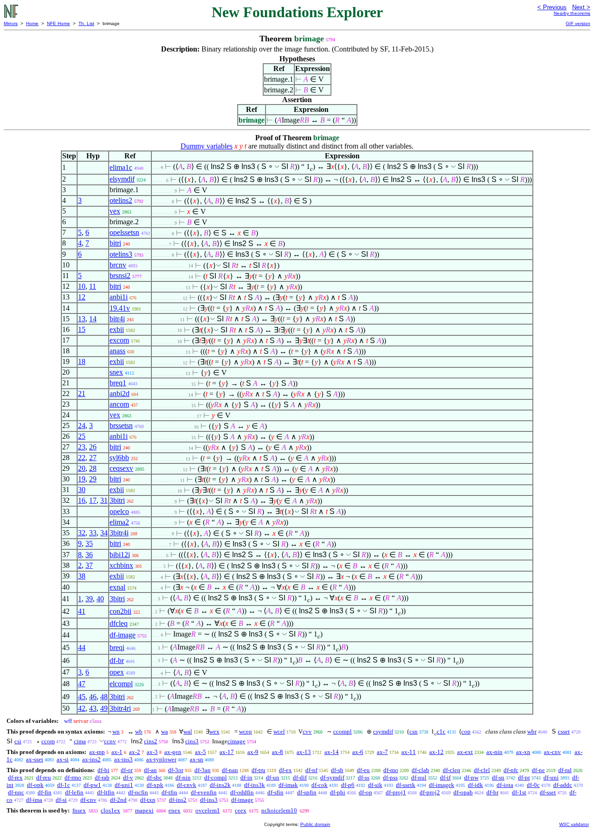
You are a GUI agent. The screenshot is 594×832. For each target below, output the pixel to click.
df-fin (45, 792)
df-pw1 (92, 784)
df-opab (463, 792)
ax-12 (436, 751)
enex (174, 810)
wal (187, 731)
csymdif (383, 731)
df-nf (311, 770)
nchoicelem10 (279, 810)
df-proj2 (430, 792)
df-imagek (441, 784)
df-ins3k (254, 784)
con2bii (120, 611)
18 (81, 361)
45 (81, 697)
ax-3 (152, 751)
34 (104, 533)
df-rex (15, 777)
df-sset (548, 792)
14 (93, 319)
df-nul (418, 777)
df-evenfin (204, 792)
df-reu (43, 777)
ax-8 (277, 751)
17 (93, 500)
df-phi (337, 792)
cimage (236, 741)
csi (17, 741)
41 (81, 611)
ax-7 (382, 751)
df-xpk (155, 784)
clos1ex (110, 810)
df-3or (175, 770)
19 (81, 479)
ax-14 (331, 751)
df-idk (475, 784)
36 (89, 555)
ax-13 (304, 751)
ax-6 (357, 751)
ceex (240, 810)
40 (100, 599)
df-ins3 (209, 799)
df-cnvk (186, 784)
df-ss (363, 777)
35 (89, 543)
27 (93, 458)
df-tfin (169, 792)
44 (81, 647)
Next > (581, 7)
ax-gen (172, 751)
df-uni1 (124, 784)
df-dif (300, 777)
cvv (307, 731)
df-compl (215, 777)
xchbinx (121, 565)
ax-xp (523, 751)
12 (81, 297)
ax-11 (408, 751)
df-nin (183, 777)
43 (93, 708)
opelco (119, 511)
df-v (128, 777)
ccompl (342, 731)
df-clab (420, 770)
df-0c (533, 784)
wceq (245, 731)
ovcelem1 (207, 810)
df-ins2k (220, 784)
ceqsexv (121, 468)
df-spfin (306, 792)
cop (466, 731)
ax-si (63, 759)
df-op (365, 792)
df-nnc (16, 792)
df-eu (363, 770)
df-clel (482, 770)
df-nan (230, 770)
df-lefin (74, 792)
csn (413, 731)
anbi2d (119, 393)
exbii (117, 329)
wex (214, 731)
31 (104, 500)
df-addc (562, 784)
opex (117, 672)
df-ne (538, 770)
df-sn (498, 777)
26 (93, 447)
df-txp (147, 799)
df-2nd (118, 799)
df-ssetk (405, 784)
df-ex (285, 770)
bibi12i (120, 555)
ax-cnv (552, 751)
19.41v (120, 308)
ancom (119, 404)
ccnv (110, 741)
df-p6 (348, 784)
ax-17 (227, 751)
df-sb (337, 770)
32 (81, 533)
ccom (48, 741)
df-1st (519, 792)
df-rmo (73, 777)
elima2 (119, 522)
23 (81, 447)
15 (81, 329)
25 (81, 436)
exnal (117, 587)
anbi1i (119, 297)
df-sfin (275, 792)
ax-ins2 (91, 759)
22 (81, 458)
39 (89, 599)
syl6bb (119, 458)
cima (80, 741)
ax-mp (97, 751)
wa (164, 731)
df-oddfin (242, 792)
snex (116, 372)
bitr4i (117, 319)
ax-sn (196, 759)
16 (81, 500)
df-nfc (511, 770)
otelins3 (121, 254)
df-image (123, 635)
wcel (279, 731)
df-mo (390, 770)
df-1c (63, 784)
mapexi (144, 810)
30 (81, 490)
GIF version (578, 23)
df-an (150, 770)
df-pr (524, 777)
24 (81, 425)
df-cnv (88, 799)
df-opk (35, 784)
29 (93, 479)
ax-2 (134, 751)
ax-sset (34, 759)
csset (564, 731)
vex (115, 211)
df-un (272, 777)
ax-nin (494, 751)
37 (89, 565)
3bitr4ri (120, 708)
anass (117, 351)
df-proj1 (396, 792)
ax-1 (117, 751)
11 (92, 286)
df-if (445, 777)
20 (81, 468)
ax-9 (252, 751)
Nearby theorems (572, 13)
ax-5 (200, 751)
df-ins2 (178, 799)
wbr (531, 731)
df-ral (565, 770)
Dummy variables (206, 146)
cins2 (150, 741)
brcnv (118, 265)
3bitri (117, 500)
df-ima (34, 799)
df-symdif (332, 777)
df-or (127, 770)
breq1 (118, 383)
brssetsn (121, 425)
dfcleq (119, 623)
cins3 (192, 741)
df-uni (551, 777)
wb (138, 731)
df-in (246, 777)
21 (81, 393)
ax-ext (465, 751)
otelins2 (121, 200)
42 (81, 708)
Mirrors (11, 23)
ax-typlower (161, 759)
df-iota (505, 784)
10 (81, 286)
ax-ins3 (123, 759)
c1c (441, 731)
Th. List (86, 23)
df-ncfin (138, 792)
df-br (117, 660)
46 (93, 697)
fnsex (79, 810)
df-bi (103, 770)
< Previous (552, 7)
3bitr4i (119, 533)
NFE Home (58, 23)
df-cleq (451, 770)
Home (32, 23)
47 (81, 684)
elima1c (121, 167)
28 (93, 468)
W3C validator (574, 824)
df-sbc (154, 777)
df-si (61, 799)
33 (93, 533)
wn (116, 731)
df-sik (375, 784)
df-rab (102, 777)
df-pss (390, 777)
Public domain (315, 824)
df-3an (202, 770)
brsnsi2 (120, 276)
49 (104, 708)
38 (81, 576)
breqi (117, 647)
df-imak (288, 784)
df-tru (258, 770)
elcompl (121, 684)
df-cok (319, 784)
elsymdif (122, 179)
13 (81, 319)
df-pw (471, 777)
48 (104, 697)
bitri (115, 243)
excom (119, 340)
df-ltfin (106, 792)
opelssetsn (124, 232)
